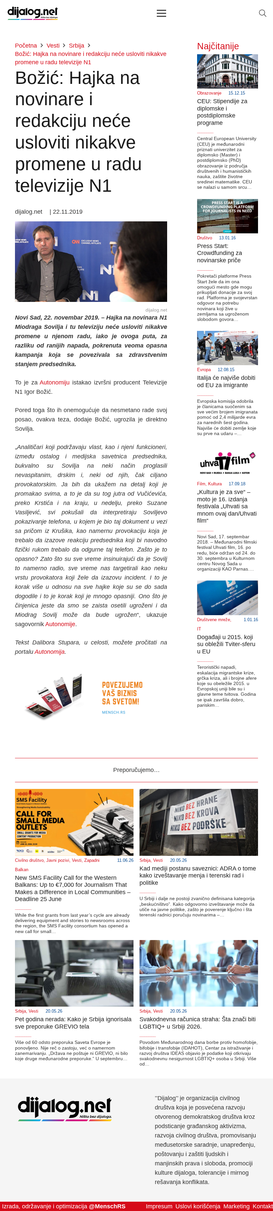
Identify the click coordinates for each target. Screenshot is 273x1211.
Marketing (236, 1206)
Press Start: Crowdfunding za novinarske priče (219, 253)
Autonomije (60, 624)
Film (201, 484)
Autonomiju (55, 382)
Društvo (204, 238)
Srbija (144, 860)
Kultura (215, 484)
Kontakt (263, 1206)
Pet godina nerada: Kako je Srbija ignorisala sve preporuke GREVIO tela (73, 1023)
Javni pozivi (57, 860)
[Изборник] (161, 13)
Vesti (77, 860)
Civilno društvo (29, 860)
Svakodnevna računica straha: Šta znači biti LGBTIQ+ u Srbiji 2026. (197, 1023)
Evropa (204, 369)
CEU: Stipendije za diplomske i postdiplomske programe (222, 112)
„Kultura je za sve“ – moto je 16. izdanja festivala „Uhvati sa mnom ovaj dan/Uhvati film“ (227, 506)
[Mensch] (91, 670)
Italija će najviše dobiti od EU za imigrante (226, 381)
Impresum (159, 1206)
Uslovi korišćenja (197, 1206)
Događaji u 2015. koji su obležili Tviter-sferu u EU (226, 644)
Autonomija (50, 651)
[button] (263, 13)
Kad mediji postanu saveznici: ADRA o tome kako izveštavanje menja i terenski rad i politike (197, 875)
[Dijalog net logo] (33, 13)
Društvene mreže (213, 619)
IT (199, 629)
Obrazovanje (209, 93)
